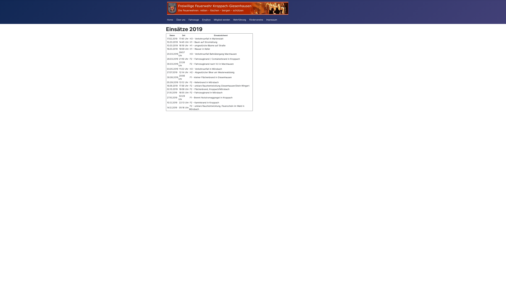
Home (170, 19)
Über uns (180, 19)
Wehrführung (239, 19)
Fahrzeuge (194, 19)
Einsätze (206, 19)
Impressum (271, 19)
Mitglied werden (222, 19)
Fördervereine (256, 19)
